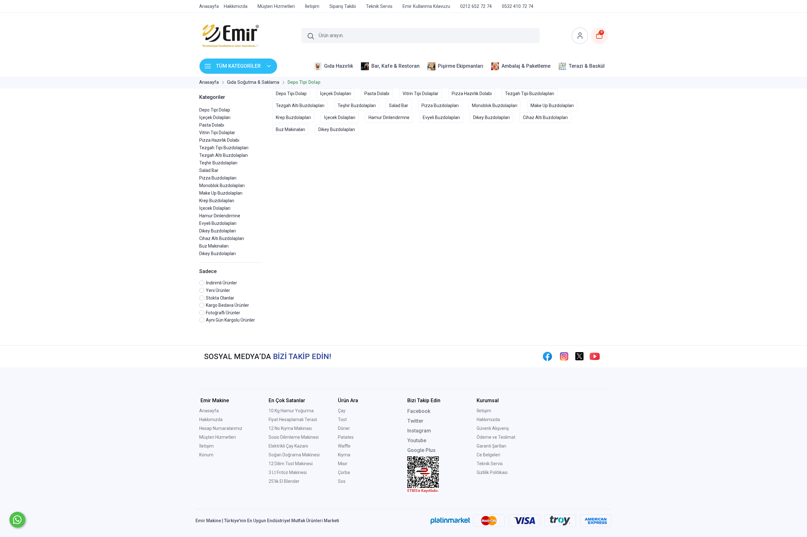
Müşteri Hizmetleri (217, 437)
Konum (206, 454)
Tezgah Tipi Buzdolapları (223, 147)
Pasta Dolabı (211, 125)
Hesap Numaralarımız (220, 428)
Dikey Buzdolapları (217, 230)
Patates (346, 437)
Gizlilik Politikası (492, 472)
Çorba (344, 472)
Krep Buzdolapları (216, 200)
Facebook (418, 411)
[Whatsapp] (17, 520)
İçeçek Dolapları (214, 117)
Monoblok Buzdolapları (222, 185)
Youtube (416, 440)
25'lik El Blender (284, 481)
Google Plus (421, 450)
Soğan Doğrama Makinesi (294, 454)
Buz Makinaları (214, 246)
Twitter (415, 421)
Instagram (419, 431)
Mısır (342, 463)
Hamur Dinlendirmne (219, 215)
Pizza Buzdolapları (217, 177)
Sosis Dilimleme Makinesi (294, 437)
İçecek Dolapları (214, 208)
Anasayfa (209, 410)
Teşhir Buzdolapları (218, 162)
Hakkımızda (211, 419)
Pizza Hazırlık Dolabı (219, 140)
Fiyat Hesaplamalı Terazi (293, 419)
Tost (342, 419)
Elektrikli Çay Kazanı (288, 445)
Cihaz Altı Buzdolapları (221, 238)
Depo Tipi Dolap (214, 109)
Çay (341, 410)
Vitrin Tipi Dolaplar (217, 132)
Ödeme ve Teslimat (496, 437)
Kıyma (344, 454)
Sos (341, 481)
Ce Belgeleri (488, 454)
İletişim (206, 445)
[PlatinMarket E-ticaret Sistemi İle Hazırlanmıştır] (450, 520)
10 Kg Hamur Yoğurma (291, 410)
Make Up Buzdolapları (220, 193)
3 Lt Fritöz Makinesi (288, 472)
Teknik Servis (490, 463)
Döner (344, 428)
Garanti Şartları (491, 445)
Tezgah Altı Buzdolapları (223, 155)
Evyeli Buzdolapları (217, 223)
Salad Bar (208, 170)
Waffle (344, 445)
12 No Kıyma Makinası (290, 428)
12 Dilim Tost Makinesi (291, 463)
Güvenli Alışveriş (493, 428)
